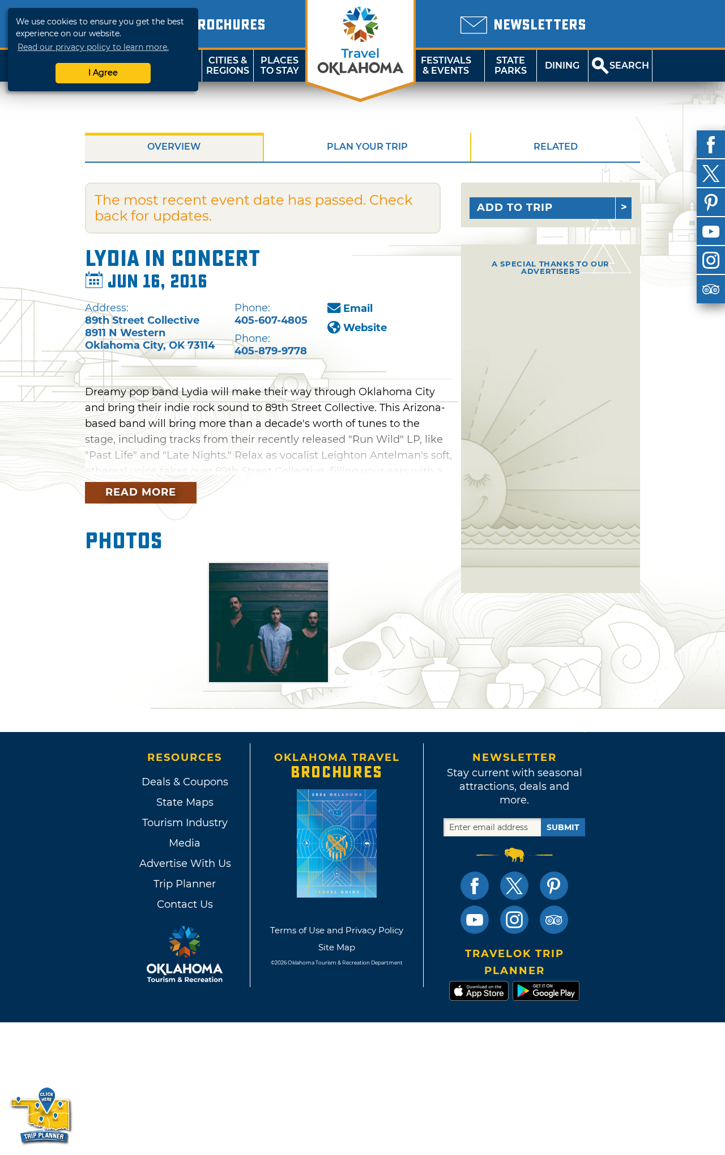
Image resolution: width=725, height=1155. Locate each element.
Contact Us (185, 904)
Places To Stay (280, 65)
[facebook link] (474, 885)
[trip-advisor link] (554, 920)
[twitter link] (514, 885)
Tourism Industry (185, 822)
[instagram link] (514, 920)
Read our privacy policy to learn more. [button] (93, 47)
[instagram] (711, 260)
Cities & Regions (227, 65)
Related (556, 146)
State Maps (185, 802)
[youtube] (711, 231)
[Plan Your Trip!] (41, 1115)
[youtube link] (474, 920)
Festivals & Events (446, 65)
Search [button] (629, 65)
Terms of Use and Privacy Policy (336, 930)
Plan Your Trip (367, 146)
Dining (562, 65)
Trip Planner (184, 884)
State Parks (510, 65)
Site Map (336, 947)
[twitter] (711, 173)
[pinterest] (711, 202)
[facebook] (711, 144)
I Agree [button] (103, 72)
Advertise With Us (184, 863)
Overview (174, 146)
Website (365, 327)
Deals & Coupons (185, 782)
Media (185, 843)
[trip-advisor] (711, 289)
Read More (140, 492)
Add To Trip (515, 207)
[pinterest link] (554, 885)
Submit (563, 827)
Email (358, 308)
